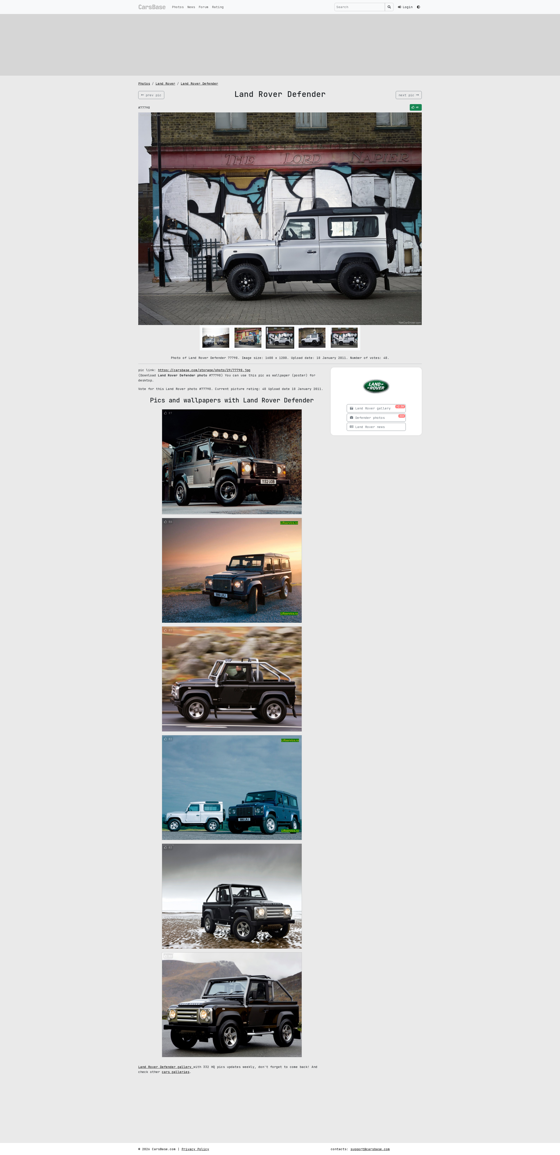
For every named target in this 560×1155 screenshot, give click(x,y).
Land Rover (165, 83)
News (191, 7)
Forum (203, 7)
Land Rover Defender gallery (165, 1067)
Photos (178, 7)
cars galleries (175, 1072)
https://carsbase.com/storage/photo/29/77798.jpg (204, 370)
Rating (218, 7)
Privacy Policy (195, 1149)
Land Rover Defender (199, 83)
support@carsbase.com (370, 1149)
